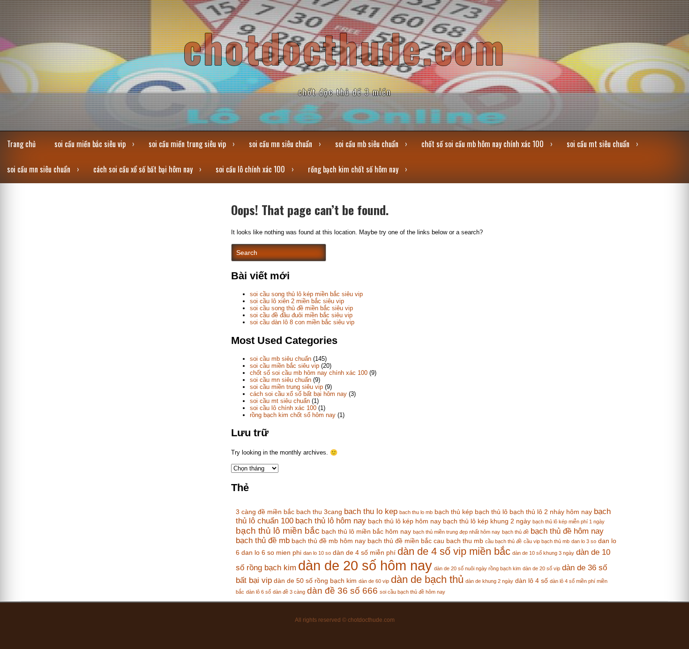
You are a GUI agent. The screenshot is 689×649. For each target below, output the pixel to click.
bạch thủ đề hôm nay (567, 531)
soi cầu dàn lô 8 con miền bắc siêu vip (302, 322)
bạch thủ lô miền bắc (278, 531)
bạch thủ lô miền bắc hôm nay (366, 531)
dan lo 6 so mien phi (271, 552)
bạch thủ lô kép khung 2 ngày (487, 521)
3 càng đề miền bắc (265, 511)
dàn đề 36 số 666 (342, 591)
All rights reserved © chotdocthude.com (345, 620)
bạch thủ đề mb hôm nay (329, 541)
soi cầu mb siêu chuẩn (366, 143)
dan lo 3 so (583, 541)
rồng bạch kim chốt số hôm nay (353, 169)
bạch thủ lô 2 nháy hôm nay (550, 511)
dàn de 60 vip (374, 581)
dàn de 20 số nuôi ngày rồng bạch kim (477, 568)
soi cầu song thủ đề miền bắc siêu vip (301, 308)
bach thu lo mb (416, 512)
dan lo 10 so (317, 553)
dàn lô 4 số (531, 580)
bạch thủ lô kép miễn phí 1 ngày (568, 521)
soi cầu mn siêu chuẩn (280, 143)
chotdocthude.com (344, 47)
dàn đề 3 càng (289, 592)
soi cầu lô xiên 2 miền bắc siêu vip (297, 301)
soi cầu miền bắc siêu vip (90, 143)
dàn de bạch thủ (427, 579)
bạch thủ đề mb (263, 540)
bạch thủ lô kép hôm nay (404, 521)
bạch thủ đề (515, 532)
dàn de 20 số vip (541, 568)
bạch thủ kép (453, 511)
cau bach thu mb (458, 541)
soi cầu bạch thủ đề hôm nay (412, 592)
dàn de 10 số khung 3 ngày (543, 553)
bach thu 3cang (319, 511)
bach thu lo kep (370, 511)
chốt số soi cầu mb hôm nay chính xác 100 (482, 143)
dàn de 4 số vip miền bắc (453, 551)
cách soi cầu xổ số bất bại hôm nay (143, 169)
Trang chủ (21, 143)
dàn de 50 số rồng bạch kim (315, 580)
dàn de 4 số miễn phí (364, 552)
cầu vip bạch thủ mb (546, 541)
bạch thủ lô (491, 511)
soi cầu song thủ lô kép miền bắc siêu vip (306, 294)
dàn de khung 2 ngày (489, 581)
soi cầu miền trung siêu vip (187, 143)
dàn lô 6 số (258, 592)
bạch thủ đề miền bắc (399, 541)
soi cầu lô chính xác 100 (250, 169)
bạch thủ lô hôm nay (330, 520)
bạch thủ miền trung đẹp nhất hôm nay (456, 532)
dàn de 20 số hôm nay (365, 565)
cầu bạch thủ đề (503, 541)
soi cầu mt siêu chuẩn (598, 143)
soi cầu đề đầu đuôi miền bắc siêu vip (301, 315)
